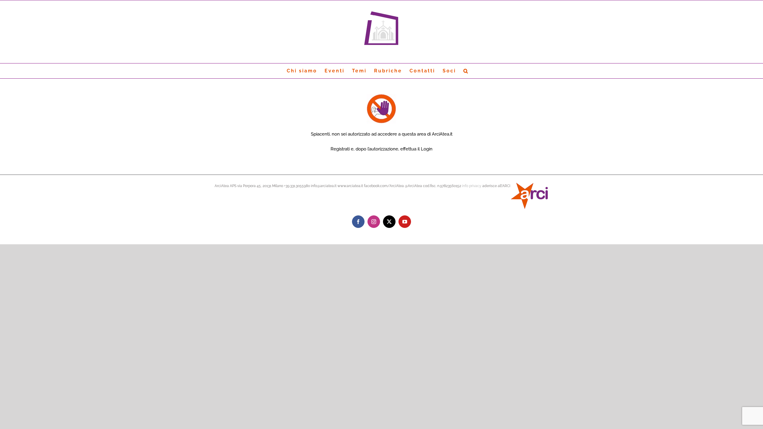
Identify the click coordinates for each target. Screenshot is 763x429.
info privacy (471, 186)
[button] (466, 70)
